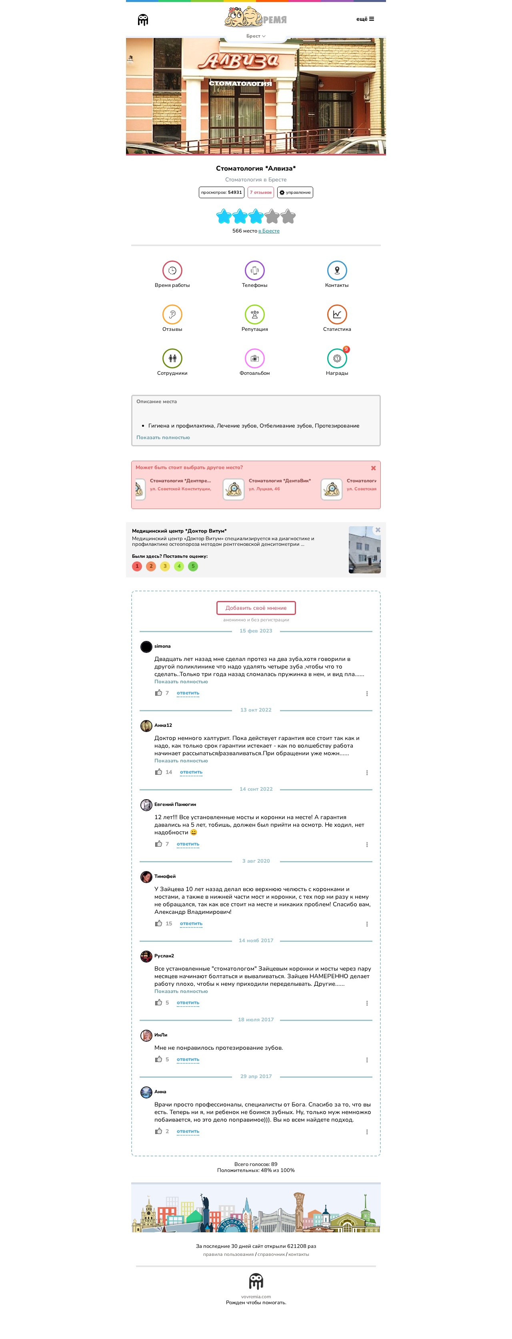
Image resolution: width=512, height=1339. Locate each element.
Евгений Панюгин (175, 804)
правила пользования (228, 1254)
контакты (298, 1254)
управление (298, 192)
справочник (271, 1254)
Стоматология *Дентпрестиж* (181, 481)
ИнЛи (160, 1035)
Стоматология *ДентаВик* (280, 481)
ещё (362, 19)
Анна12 (163, 725)
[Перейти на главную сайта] (143, 21)
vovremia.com (256, 1297)
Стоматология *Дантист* (376, 481)
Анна (160, 1091)
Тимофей (165, 876)
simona (162, 646)
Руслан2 (164, 956)
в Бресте (269, 231)
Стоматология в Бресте (256, 180)
